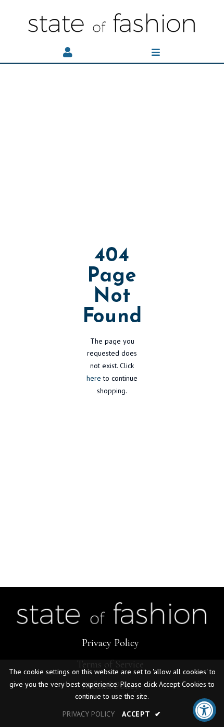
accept (141, 714)
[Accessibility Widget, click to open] (204, 710)
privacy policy (89, 714)
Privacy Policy (110, 643)
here (93, 378)
